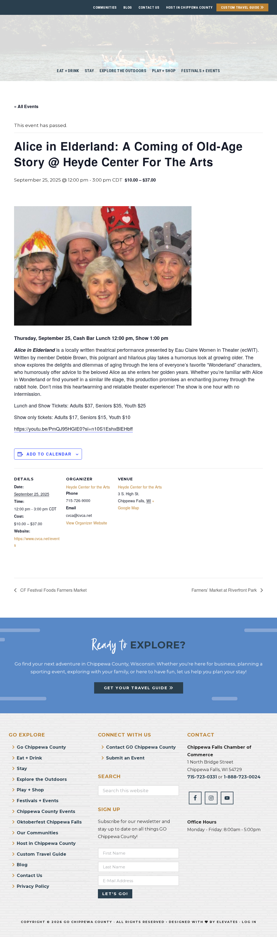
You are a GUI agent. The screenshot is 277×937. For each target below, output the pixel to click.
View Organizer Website (86, 523)
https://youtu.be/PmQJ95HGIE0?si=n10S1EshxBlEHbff (73, 428)
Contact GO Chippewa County (141, 747)
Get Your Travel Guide (136, 687)
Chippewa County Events (46, 811)
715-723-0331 (202, 776)
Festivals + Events (37, 800)
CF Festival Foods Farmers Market (53, 590)
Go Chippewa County (41, 747)
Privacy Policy (33, 886)
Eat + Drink (29, 758)
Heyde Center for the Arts (88, 487)
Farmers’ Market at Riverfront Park (225, 590)
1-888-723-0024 (242, 776)
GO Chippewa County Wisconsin (138, 38)
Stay (22, 768)
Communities (105, 7)
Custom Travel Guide (240, 7)
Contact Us (149, 7)
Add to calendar (49, 454)
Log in (249, 922)
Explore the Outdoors (42, 779)
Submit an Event (125, 758)
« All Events (26, 106)
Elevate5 (227, 922)
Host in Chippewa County (189, 7)
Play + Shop (30, 789)
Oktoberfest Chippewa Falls (49, 822)
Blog (127, 7)
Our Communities (37, 832)
